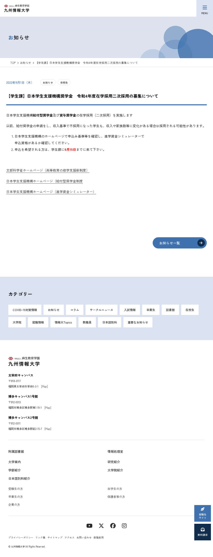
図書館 (170, 310)
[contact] (113, 525)
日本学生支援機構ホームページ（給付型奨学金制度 (44, 180)
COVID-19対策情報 (25, 310)
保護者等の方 (116, 496)
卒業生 (150, 310)
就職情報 (38, 322)
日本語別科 (109, 322)
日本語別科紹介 (19, 478)
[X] (101, 525)
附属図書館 (16, 451)
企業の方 (14, 504)
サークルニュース (101, 310)
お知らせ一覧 (169, 242)
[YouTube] (89, 525)
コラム (74, 310)
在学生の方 (115, 489)
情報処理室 (115, 451)
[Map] (44, 386)
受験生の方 (15, 489)
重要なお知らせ (138, 322)
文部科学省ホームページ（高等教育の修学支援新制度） (47, 170)
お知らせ (48, 82)
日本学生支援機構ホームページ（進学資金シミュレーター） (51, 191)
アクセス (69, 537)
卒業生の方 (15, 496)
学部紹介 (14, 470)
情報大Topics (63, 322)
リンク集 (40, 537)
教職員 (87, 322)
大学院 (17, 322)
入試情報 (130, 310)
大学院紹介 (115, 470)
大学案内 (14, 462)
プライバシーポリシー (20, 537)
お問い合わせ (84, 537)
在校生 (64, 82)
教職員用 (99, 537)
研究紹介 (114, 462)
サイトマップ (54, 537)
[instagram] (124, 525)
